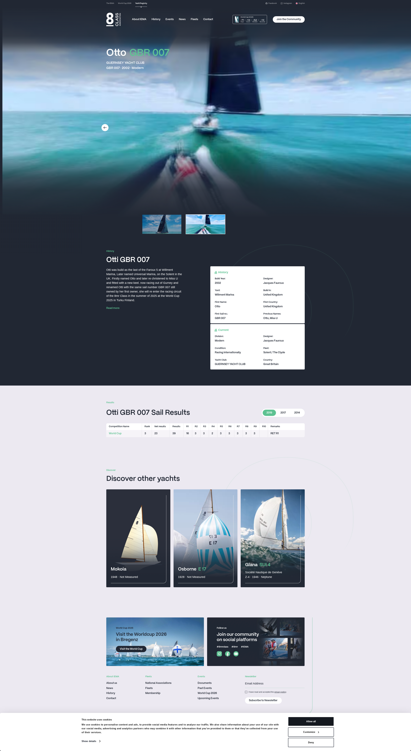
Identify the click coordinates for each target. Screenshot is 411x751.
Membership (152, 693)
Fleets (194, 19)
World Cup (115, 433)
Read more (112, 308)
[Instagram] (219, 653)
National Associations (158, 683)
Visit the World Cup (131, 649)
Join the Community (289, 19)
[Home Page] (113, 19)
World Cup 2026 (207, 693)
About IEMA (139, 19)
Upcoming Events (208, 698)
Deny (311, 742)
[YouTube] (236, 653)
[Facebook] (227, 653)
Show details (89, 741)
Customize (309, 732)
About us (111, 683)
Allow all (311, 721)
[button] (300, 3)
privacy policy (280, 692)
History (156, 19)
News (182, 19)
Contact (208, 19)
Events (170, 19)
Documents (205, 683)
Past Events (205, 688)
